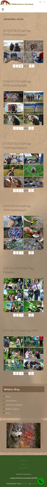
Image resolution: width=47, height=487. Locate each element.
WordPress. (35, 484)
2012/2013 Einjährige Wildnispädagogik (17, 208)
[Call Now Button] (40, 481)
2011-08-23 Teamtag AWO (20, 330)
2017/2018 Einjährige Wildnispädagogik (17, 32)
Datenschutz (23, 468)
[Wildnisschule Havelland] (40, 2)
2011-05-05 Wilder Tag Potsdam (18, 270)
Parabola (25, 484)
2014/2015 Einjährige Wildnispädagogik (17, 145)
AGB (23, 464)
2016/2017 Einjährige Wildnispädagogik (17, 83)
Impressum (23, 460)
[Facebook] (44, 2)
